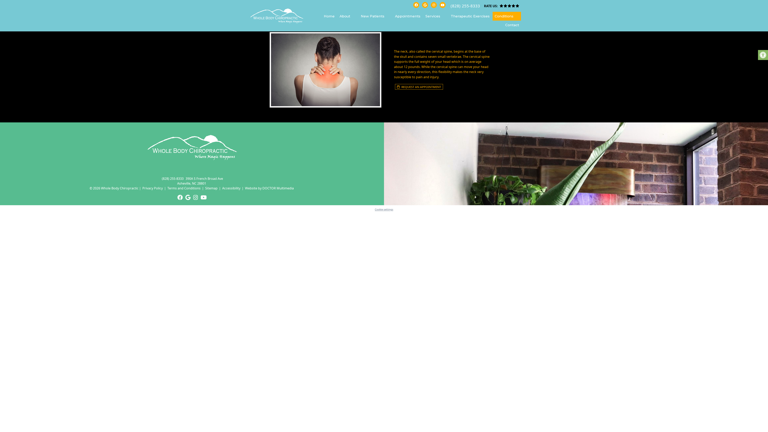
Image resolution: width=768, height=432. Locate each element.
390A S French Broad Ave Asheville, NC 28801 (200, 181)
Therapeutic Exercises (470, 16)
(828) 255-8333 (465, 6)
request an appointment (421, 87)
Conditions (504, 16)
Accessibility (231, 188)
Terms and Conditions (184, 188)
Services (432, 16)
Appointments (407, 16)
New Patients (372, 16)
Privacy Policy (152, 188)
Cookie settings (384, 209)
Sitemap (211, 188)
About (345, 16)
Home (329, 16)
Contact (512, 25)
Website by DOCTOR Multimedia (269, 188)
